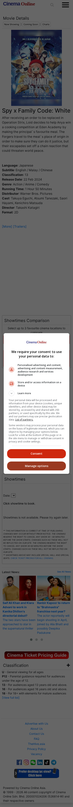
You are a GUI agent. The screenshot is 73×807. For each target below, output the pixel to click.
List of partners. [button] (24, 419)
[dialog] (36, 403)
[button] (36, 393)
